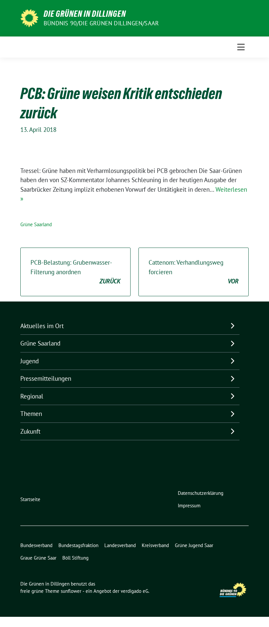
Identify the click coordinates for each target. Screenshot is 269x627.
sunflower (71, 591)
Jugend (29, 361)
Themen (31, 414)
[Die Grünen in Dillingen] (29, 17)
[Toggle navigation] (241, 47)
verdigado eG (134, 591)
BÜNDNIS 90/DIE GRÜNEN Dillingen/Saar (101, 23)
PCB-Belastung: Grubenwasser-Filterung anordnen (75, 271)
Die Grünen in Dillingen (85, 14)
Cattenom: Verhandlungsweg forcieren (193, 271)
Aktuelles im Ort (42, 326)
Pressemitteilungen (45, 378)
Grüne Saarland (36, 224)
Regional (31, 396)
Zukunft (30, 431)
